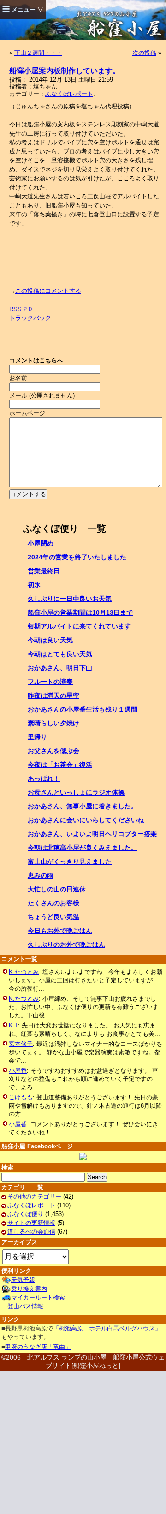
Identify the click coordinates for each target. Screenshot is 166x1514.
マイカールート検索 (38, 1297)
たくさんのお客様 (53, 903)
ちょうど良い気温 (53, 916)
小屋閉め (40, 543)
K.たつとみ (24, 971)
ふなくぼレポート (69, 93)
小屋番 (18, 1070)
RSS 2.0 (20, 309)
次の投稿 (144, 52)
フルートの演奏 (50, 681)
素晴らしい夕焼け (53, 723)
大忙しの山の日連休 (57, 889)
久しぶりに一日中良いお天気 (70, 598)
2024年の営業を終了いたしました (77, 557)
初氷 (34, 584)
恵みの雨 (40, 875)
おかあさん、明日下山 (60, 667)
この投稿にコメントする (48, 290)
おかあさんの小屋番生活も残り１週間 (82, 709)
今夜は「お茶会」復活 (60, 764)
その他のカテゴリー (34, 1196)
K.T (13, 1025)
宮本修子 (21, 1043)
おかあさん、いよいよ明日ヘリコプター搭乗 (92, 833)
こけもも (21, 1097)
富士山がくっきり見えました (70, 861)
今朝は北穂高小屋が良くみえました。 (82, 847)
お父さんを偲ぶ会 (53, 750)
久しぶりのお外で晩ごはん (66, 944)
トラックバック (30, 318)
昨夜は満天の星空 (53, 695)
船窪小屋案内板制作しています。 (64, 71)
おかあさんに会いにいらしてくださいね (86, 820)
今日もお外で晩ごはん (60, 930)
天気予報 (23, 1280)
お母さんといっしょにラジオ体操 (76, 792)
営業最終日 (44, 571)
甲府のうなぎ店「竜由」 (38, 1346)
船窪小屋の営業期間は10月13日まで (80, 612)
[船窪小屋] (83, 1156)
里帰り (37, 737)
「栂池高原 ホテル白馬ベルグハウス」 (107, 1328)
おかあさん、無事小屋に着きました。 (82, 806)
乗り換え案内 (29, 1288)
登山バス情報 (25, 1306)
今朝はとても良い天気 (60, 654)
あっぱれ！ (44, 778)
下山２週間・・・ (38, 52)
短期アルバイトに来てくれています (79, 626)
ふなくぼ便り (25, 1214)
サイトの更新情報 (31, 1222)
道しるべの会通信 (31, 1231)
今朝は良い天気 (50, 640)
